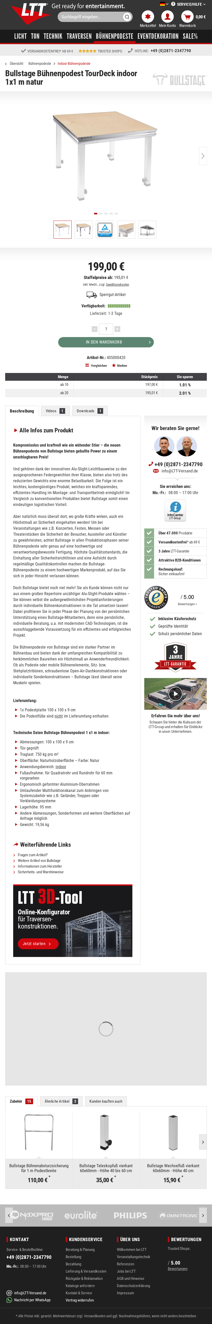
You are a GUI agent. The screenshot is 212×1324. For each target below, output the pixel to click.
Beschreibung (22, 411)
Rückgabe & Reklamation (84, 1278)
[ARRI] (180, 1215)
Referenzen (125, 1264)
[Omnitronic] (131, 1215)
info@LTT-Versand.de (180, 470)
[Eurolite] (32, 1215)
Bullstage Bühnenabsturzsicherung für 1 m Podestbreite (39, 1168)
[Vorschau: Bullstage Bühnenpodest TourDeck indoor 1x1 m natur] (63, 230)
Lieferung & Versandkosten (86, 1271)
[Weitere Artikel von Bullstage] (180, 79)
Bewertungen (177, 1268)
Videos (55, 411)
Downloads (89, 411)
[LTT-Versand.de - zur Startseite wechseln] (31, 14)
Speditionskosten (117, 284)
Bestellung (73, 1257)
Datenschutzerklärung (133, 1285)
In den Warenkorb (104, 342)
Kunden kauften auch (105, 1101)
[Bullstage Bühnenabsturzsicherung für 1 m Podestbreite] (39, 1132)
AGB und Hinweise (130, 1278)
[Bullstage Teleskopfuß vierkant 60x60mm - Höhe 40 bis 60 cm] (106, 1132)
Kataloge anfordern (80, 1285)
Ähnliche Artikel (61, 1101)
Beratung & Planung (80, 1249)
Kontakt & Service (79, 1293)
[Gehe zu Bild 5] (116, 213)
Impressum (125, 1293)
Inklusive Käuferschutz (177, 618)
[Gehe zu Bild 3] (106, 213)
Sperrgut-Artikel (112, 294)
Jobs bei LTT (126, 1271)
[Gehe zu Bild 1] (95, 213)
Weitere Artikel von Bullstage (38, 860)
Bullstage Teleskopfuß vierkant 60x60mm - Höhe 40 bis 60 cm (106, 1168)
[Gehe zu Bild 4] (111, 213)
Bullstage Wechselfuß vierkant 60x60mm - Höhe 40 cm (173, 1168)
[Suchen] (127, 17)
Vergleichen (98, 366)
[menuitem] (156, 4)
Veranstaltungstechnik (133, 1257)
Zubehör (21, 1101)
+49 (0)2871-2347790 (171, 50)
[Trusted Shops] (156, 598)
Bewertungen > (187, 604)
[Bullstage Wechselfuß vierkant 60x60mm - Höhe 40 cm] (173, 1132)
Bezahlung (73, 1264)
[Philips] (81, 1215)
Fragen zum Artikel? (32, 855)
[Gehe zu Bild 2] (100, 213)
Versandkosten (94, 1316)
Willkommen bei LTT (132, 1249)
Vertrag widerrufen (80, 1300)
